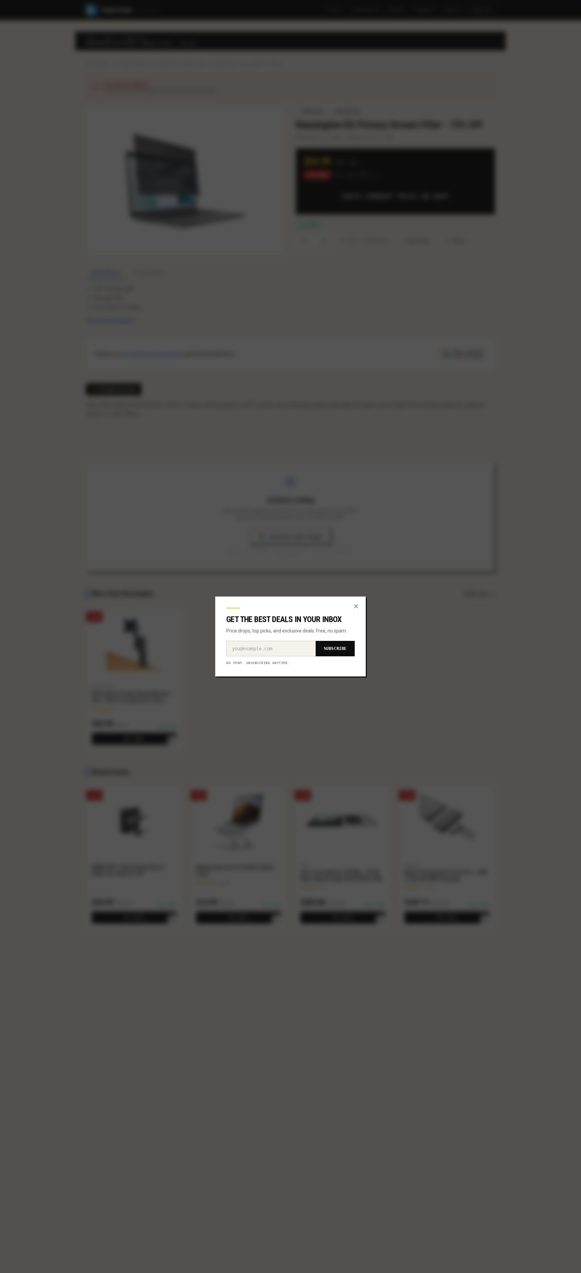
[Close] (356, 606)
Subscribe (335, 648)
